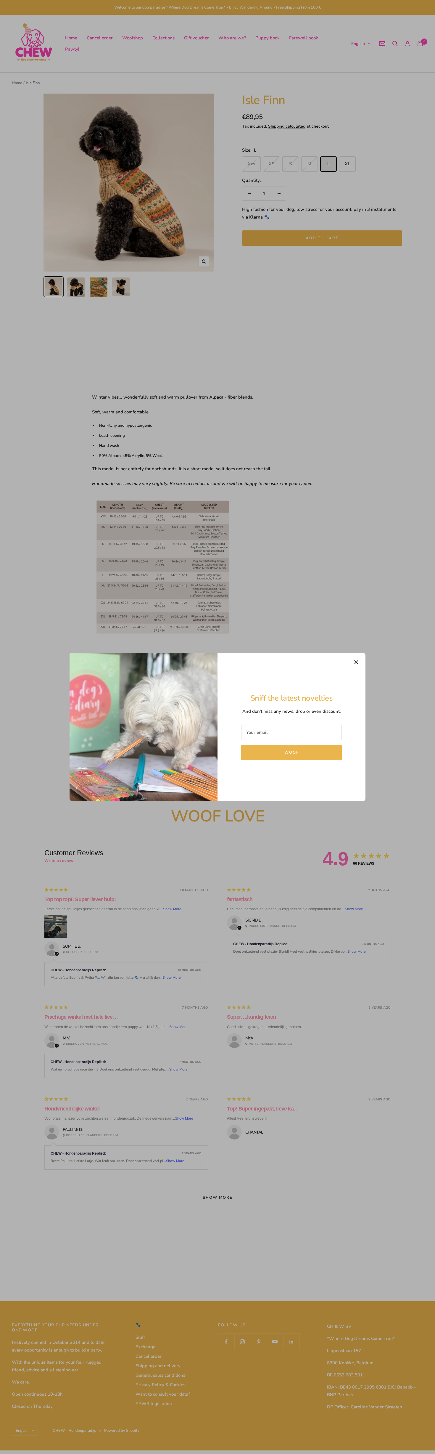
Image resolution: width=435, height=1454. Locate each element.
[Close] (356, 662)
